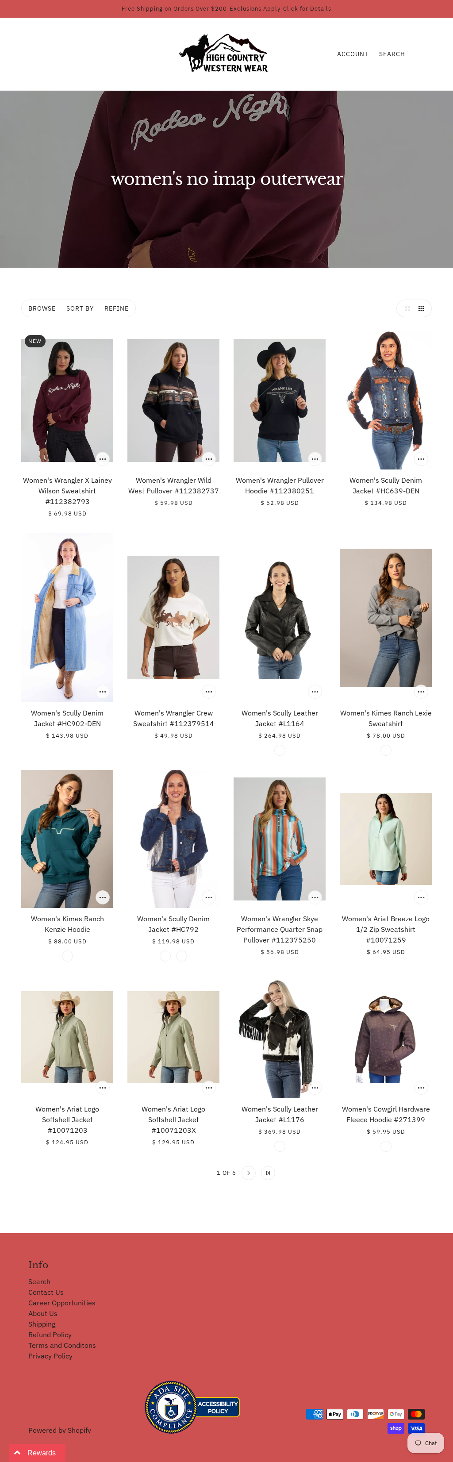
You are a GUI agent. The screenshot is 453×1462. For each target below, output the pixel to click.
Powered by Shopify (59, 1430)
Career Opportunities (62, 1302)
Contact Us (46, 1292)
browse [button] (42, 308)
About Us (43, 1313)
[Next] (249, 1173)
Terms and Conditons (62, 1345)
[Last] (268, 1173)
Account (353, 54)
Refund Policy (50, 1334)
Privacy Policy (50, 1355)
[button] (405, 308)
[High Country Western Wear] (227, 53)
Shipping (41, 1324)
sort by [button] (80, 308)
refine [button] (116, 308)
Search (392, 54)
